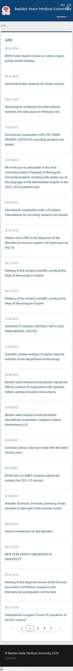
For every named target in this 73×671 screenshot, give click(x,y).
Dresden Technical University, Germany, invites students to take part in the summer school (35, 505)
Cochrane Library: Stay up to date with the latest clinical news (36, 450)
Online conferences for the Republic (29, 531)
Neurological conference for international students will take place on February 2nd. (32, 109)
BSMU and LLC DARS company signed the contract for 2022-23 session (32, 477)
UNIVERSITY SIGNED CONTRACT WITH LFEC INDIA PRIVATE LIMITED (34, 328)
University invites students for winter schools (34, 84)
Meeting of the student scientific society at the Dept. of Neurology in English (35, 273)
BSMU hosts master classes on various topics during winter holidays (34, 58)
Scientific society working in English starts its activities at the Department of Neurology (34, 356)
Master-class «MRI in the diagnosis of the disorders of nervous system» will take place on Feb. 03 (36, 242)
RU (63, 5)
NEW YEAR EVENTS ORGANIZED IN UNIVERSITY (28, 556)
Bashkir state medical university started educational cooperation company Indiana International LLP (33, 419)
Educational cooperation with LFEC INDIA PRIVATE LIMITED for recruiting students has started (34, 139)
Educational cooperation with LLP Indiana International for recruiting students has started (36, 212)
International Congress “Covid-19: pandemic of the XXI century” (36, 617)
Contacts (10, 658)
